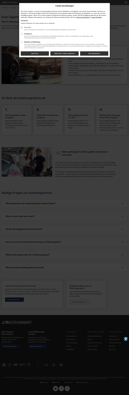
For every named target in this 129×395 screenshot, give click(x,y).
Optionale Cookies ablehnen (64, 53)
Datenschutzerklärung (83, 17)
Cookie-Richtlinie (96, 17)
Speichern (34, 53)
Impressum (24, 20)
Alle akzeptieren (94, 53)
